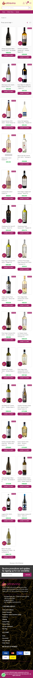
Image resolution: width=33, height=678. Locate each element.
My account (5, 638)
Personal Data (6, 640)
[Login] (23, 3)
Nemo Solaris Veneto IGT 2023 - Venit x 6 (24, 515)
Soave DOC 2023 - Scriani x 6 (7, 158)
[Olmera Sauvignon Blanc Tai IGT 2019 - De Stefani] (8, 36)
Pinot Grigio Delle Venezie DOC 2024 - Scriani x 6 (23, 298)
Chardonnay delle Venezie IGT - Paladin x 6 (24, 227)
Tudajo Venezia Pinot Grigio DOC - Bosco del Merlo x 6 (8, 298)
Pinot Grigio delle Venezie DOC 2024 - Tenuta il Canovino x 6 (23, 371)
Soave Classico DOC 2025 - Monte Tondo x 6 (8, 122)
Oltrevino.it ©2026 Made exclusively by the (15, 672)
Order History (6, 643)
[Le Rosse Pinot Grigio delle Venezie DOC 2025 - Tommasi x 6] (24, 248)
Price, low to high (6, 22)
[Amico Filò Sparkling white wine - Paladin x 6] (24, 109)
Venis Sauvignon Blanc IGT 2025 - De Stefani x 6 (8, 479)
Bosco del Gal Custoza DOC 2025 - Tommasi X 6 (24, 157)
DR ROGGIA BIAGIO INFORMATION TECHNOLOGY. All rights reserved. (16, 674)
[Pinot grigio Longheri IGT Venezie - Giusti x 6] (24, 179)
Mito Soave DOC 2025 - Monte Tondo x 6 (8, 85)
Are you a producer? (7, 626)
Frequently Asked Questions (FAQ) (11, 614)
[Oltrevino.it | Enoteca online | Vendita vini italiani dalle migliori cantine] (8, 3)
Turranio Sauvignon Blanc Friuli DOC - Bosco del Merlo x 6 (8, 443)
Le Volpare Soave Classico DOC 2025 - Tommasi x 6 (23, 334)
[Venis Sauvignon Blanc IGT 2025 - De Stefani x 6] (8, 466)
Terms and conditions (8, 610)
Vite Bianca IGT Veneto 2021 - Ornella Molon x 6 (8, 407)
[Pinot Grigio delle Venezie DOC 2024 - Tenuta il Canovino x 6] (24, 357)
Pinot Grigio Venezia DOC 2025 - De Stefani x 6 (8, 334)
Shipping (4, 619)
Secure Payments (7, 612)
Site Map (4, 629)
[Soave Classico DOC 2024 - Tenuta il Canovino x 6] (24, 429)
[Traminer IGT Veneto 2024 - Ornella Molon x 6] (8, 357)
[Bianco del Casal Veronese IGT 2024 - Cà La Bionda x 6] (8, 536)
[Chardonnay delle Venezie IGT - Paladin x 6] (24, 214)
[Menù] (30, 3)
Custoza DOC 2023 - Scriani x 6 (7, 192)
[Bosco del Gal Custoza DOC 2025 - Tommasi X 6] (24, 143)
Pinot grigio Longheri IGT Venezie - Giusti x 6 (24, 192)
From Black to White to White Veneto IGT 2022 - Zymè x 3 (24, 86)
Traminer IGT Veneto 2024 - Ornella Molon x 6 (8, 371)
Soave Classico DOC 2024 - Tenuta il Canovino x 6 (23, 443)
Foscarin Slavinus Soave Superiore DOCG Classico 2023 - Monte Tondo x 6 (24, 479)
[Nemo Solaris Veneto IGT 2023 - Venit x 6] (24, 502)
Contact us (5, 617)
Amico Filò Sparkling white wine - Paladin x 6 (24, 122)
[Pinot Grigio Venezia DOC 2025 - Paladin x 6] (8, 248)
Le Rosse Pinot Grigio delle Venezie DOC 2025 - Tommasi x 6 (24, 262)
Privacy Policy (6, 624)
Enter (3, 636)
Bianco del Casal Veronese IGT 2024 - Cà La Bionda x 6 (8, 550)
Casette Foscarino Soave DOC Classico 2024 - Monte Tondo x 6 (24, 407)
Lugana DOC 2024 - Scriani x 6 (7, 515)
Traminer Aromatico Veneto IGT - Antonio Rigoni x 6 (23, 50)
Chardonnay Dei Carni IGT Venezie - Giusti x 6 (8, 227)
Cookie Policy (5, 622)
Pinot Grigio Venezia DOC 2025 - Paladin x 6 (8, 261)
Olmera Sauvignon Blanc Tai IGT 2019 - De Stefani (8, 49)
